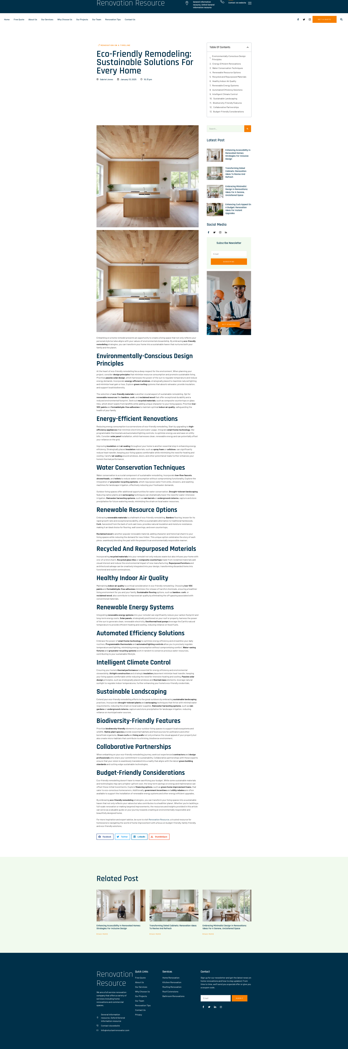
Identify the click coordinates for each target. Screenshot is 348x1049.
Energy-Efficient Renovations (226, 63)
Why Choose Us (64, 19)
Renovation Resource (159, 819)
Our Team (96, 19)
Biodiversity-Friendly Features (227, 102)
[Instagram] (310, 19)
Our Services (47, 19)
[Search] (247, 128)
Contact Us (130, 19)
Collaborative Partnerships (226, 107)
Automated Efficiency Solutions (227, 89)
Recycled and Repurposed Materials (229, 76)
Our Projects (82, 19)
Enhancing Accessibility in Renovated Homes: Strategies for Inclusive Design (237, 154)
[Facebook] (298, 19)
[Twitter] (304, 19)
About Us (32, 19)
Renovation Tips (113, 19)
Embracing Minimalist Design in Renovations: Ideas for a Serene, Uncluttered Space (236, 191)
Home (7, 19)
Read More (102, 934)
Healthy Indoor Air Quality (224, 81)
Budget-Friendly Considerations (228, 111)
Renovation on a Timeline (115, 45)
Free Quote (19, 19)
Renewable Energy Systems (225, 85)
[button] (341, 19)
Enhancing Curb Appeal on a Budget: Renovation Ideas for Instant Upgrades (238, 209)
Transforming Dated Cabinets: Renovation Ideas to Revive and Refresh (235, 173)
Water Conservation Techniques (227, 68)
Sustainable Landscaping (225, 98)
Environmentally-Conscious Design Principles (229, 58)
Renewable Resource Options (226, 72)
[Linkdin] (227, 232)
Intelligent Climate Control (225, 94)
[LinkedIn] (215, 1007)
